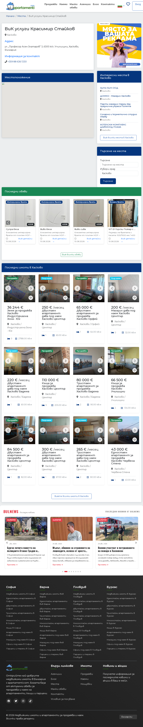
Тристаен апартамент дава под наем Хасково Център (88, 456)
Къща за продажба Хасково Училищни (118, 387)
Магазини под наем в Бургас (121, 640)
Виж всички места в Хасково (118, 137)
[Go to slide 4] (71, 571)
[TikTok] (30, 700)
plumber (22, 35)
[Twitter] (15, 700)
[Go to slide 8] (80, 571)
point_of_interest (36, 35)
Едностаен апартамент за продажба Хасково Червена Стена (123, 458)
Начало (10, 16)
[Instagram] (23, 700)
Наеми (63, 4)
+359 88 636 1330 (17, 61)
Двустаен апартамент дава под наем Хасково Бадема (18, 387)
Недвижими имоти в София (20, 594)
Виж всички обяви (71, 254)
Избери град (107, 169)
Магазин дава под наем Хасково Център (123, 313)
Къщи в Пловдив (81, 631)
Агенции (85, 4)
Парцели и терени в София (20, 648)
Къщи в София (13, 628)
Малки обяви (74, 6)
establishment (55, 35)
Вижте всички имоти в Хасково (71, 496)
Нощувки (86, 684)
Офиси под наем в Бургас (120, 644)
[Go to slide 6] (75, 571)
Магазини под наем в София (20, 640)
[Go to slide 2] (65, 571)
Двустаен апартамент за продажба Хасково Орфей (87, 314)
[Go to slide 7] (78, 571)
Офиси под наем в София (19, 644)
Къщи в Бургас (114, 628)
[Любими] (128, 6)
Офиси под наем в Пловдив (87, 650)
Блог (96, 4)
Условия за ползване (63, 699)
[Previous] (7, 543)
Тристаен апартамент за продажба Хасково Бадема (87, 387)
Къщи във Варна (48, 631)
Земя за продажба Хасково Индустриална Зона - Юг (19, 314)
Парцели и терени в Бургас (121, 648)
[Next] (136, 543)
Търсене (105, 160)
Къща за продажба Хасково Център (53, 386)
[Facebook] (8, 700)
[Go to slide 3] (69, 571)
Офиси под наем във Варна (53, 650)
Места (21, 16)
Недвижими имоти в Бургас (121, 594)
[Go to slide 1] (62, 571)
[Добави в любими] (30, 298)
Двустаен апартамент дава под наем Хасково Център (53, 314)
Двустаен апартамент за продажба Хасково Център (19, 456)
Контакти (108, 4)
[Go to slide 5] (73, 571)
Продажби (50, 4)
